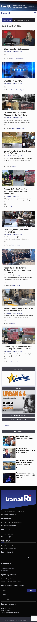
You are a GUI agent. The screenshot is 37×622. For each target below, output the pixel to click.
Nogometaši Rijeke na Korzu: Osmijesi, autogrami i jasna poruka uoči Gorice (17, 270)
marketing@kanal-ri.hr (10, 525)
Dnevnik (7, 75)
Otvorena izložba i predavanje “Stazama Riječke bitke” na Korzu (16, 114)
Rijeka (22, 128)
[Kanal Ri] (5, 12)
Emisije (22, 58)
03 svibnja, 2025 (18, 51)
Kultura (7, 107)
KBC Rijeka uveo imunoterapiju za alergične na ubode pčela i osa (25, 450)
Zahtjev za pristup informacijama (10, 612)
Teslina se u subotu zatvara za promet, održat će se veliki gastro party (25, 475)
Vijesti (22, 90)
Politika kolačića (5, 610)
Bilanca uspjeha (10, 43)
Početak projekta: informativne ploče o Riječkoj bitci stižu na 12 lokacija (18, 348)
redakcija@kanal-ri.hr (10, 514)
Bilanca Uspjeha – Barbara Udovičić (17, 49)
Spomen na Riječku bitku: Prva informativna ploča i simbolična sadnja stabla (16, 191)
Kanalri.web (8, 51)
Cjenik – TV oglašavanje (7, 579)
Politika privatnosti (6, 608)
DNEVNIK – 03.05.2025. (13, 81)
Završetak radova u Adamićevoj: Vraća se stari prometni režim (18, 309)
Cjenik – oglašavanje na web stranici (11, 581)
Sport (18, 285)
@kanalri (7, 425)
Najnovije (18, 128)
